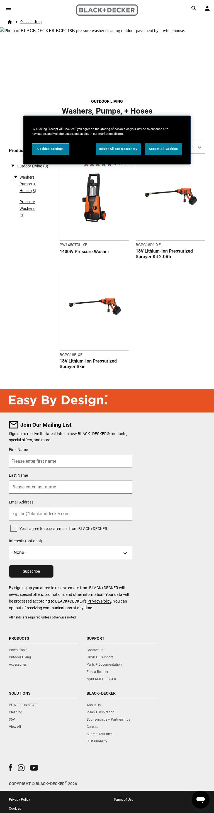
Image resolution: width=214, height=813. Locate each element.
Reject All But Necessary (118, 149)
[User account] (207, 8)
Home (10, 22)
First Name (18, 449)
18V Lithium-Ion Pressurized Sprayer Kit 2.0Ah (164, 253)
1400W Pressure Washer (84, 251)
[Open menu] (8, 8)
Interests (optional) (25, 541)
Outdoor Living (31, 22)
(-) (13, 165)
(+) (15, 176)
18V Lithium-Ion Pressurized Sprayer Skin (88, 363)
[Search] (194, 8)
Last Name (18, 475)
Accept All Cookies (163, 149)
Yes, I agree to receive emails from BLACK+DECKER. (64, 528)
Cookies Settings (50, 149)
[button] (10, 767)
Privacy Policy (99, 601)
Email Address (21, 502)
